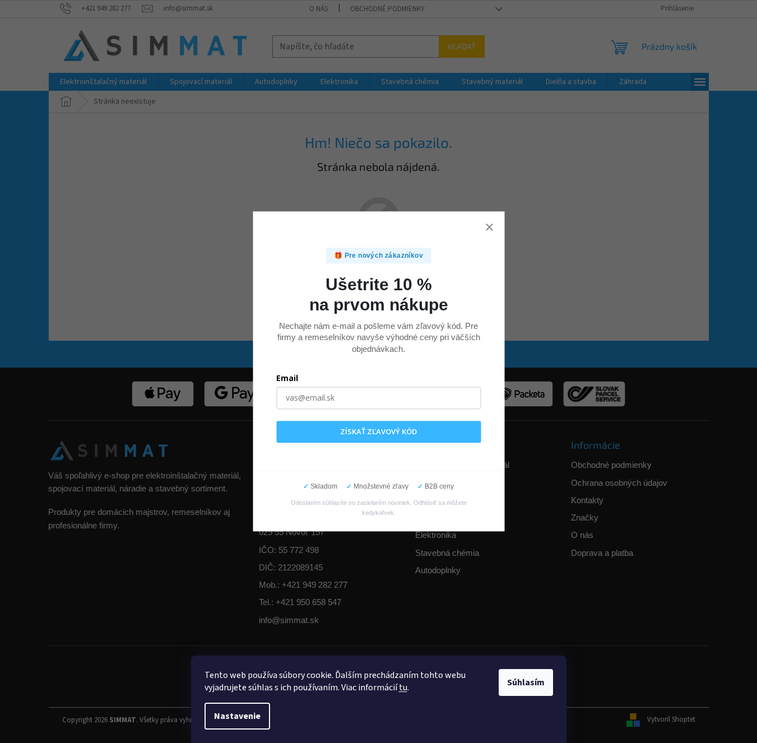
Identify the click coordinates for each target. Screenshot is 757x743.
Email (287, 378)
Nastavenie (237, 716)
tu (403, 687)
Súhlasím (526, 682)
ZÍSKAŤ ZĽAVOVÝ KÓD (378, 431)
